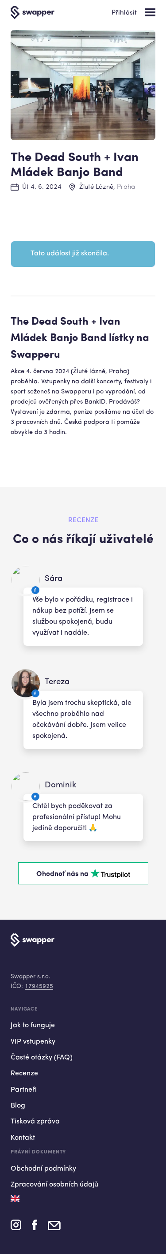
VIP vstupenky (33, 1041)
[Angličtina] (15, 1198)
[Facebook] (34, 1228)
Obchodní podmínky (43, 1168)
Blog (18, 1105)
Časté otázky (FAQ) (42, 1057)
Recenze (24, 1073)
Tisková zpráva (35, 1121)
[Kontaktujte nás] (54, 1227)
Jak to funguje (33, 1025)
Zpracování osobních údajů (54, 1184)
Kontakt (23, 1138)
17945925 (39, 986)
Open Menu (150, 12)
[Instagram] (16, 1228)
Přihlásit (124, 13)
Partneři (24, 1089)
